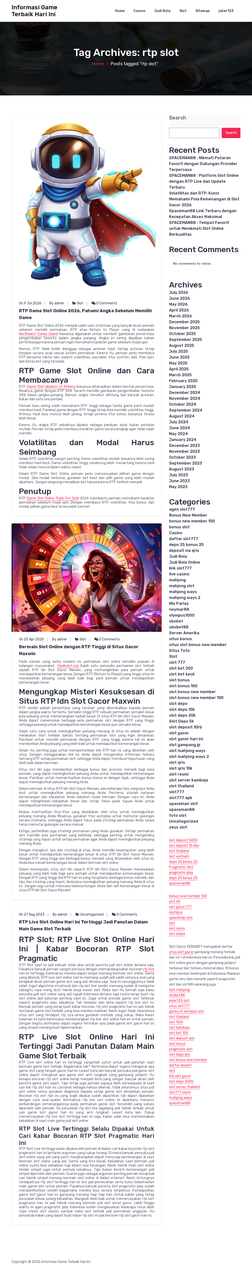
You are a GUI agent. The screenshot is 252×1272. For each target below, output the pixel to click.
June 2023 (179, 481)
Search (177, 118)
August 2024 (181, 416)
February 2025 (183, 380)
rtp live (148, 969)
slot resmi (179, 774)
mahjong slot (181, 586)
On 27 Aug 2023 (32, 914)
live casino (179, 574)
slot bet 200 (181, 668)
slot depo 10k (182, 709)
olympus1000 (181, 615)
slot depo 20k (182, 715)
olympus (176, 912)
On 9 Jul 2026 (30, 303)
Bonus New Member (188, 515)
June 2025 (179, 357)
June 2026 (179, 298)
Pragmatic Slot (181, 867)
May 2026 (178, 304)
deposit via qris (184, 550)
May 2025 (178, 363)
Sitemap (202, 11)
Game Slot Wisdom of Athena (51, 387)
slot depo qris (179, 1054)
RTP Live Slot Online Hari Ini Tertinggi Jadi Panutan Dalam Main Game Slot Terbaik (83, 925)
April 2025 (179, 369)
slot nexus (177, 1044)
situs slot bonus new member (198, 644)
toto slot (178, 815)
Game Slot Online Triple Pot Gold (53, 498)
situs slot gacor (181, 952)
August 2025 (181, 345)
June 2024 (179, 428)
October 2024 (182, 404)
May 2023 (178, 486)
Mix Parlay (179, 603)
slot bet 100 (178, 1033)
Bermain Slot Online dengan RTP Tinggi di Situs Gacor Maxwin (79, 650)
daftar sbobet (180, 1065)
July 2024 (178, 422)
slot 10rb (176, 1022)
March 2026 (180, 316)
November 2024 (184, 398)
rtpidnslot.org (68, 666)
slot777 (176, 792)
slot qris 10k (180, 768)
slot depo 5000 (181, 1081)
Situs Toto (179, 650)
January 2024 (182, 439)
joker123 (226, 11)
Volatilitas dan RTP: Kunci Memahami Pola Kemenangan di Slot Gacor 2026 (204, 199)
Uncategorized (92, 914)
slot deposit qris (181, 1038)
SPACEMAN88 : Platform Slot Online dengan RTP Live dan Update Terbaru (204, 181)
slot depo (178, 703)
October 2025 (182, 333)
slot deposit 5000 (183, 840)
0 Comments (106, 303)
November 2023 (184, 451)
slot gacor (179, 733)
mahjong (177, 580)
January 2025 (182, 386)
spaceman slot (183, 803)
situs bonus (180, 638)
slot (172, 923)
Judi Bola (162, 11)
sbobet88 (179, 627)
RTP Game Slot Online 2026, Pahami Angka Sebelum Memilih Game (85, 314)
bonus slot (179, 527)
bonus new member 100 (192, 521)
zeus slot (178, 827)
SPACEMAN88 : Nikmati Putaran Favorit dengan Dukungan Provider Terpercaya (203, 164)
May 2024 (178, 433)
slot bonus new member (192, 691)
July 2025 (178, 351)
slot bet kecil (181, 674)
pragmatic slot (181, 1049)
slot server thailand (184, 1087)
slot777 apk (180, 797)
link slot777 (180, 568)
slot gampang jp (184, 744)
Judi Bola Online (184, 562)
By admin (56, 303)
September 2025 (185, 339)
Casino (139, 11)
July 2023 (178, 475)
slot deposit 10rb (185, 727)
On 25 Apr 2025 (31, 639)
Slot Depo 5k (181, 721)
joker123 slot (179, 1001)
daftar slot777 (183, 538)
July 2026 (178, 292)
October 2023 (182, 457)
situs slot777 (179, 1006)
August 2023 (181, 469)
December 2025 (184, 322)
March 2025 (180, 375)
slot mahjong (179, 990)
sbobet (176, 621)
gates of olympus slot (186, 1011)
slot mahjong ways (187, 750)
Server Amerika (184, 633)
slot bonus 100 (183, 686)
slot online (177, 934)
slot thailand (181, 786)
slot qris (177, 762)
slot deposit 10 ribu (184, 846)
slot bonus (179, 680)
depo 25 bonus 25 (186, 544)
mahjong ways (183, 591)
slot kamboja (179, 1027)
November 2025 (184, 327)
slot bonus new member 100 (196, 697)
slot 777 (177, 662)
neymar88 (179, 609)
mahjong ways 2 (184, 597)
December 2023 (184, 445)
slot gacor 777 (180, 907)
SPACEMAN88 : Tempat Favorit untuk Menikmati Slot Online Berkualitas (199, 228)
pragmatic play (181, 872)
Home (120, 11)
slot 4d (174, 901)
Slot (183, 11)
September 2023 (185, 463)
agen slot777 (182, 509)
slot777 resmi (180, 1092)
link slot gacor (180, 1076)
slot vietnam (179, 856)
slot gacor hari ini (186, 739)
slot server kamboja (188, 780)
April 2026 (179, 310)
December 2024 (184, 392)
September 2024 (185, 410)
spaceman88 (182, 809)
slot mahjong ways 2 (189, 756)
